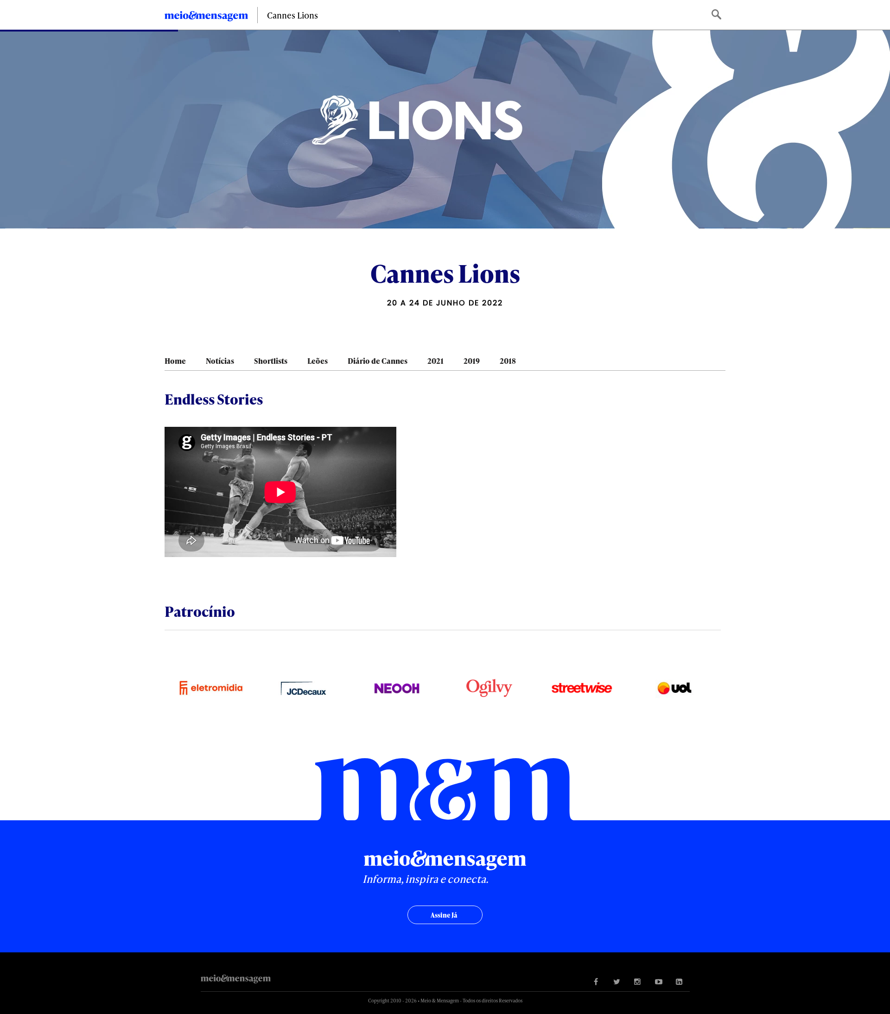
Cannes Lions (292, 15)
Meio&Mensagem (206, 17)
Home (175, 360)
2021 (435, 360)
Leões (317, 360)
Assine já (444, 915)
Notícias (220, 360)
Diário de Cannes (377, 360)
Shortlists (270, 360)
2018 (508, 360)
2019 (472, 360)
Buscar (717, 15)
